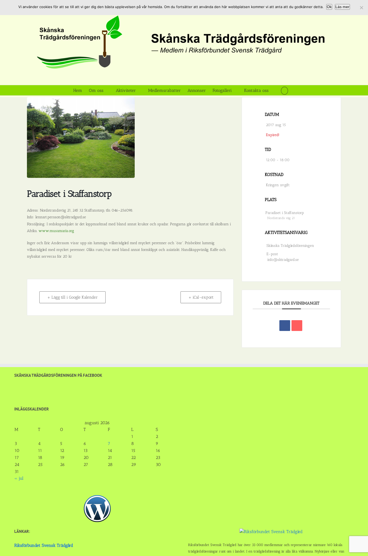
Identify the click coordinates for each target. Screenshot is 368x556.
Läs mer (342, 7)
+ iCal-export (200, 297)
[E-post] (296, 325)
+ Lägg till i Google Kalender (72, 297)
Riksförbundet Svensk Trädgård (43, 545)
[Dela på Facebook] (284, 325)
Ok (329, 7)
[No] (361, 7)
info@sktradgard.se (283, 259)
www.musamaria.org (56, 231)
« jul (18, 478)
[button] (284, 90)
